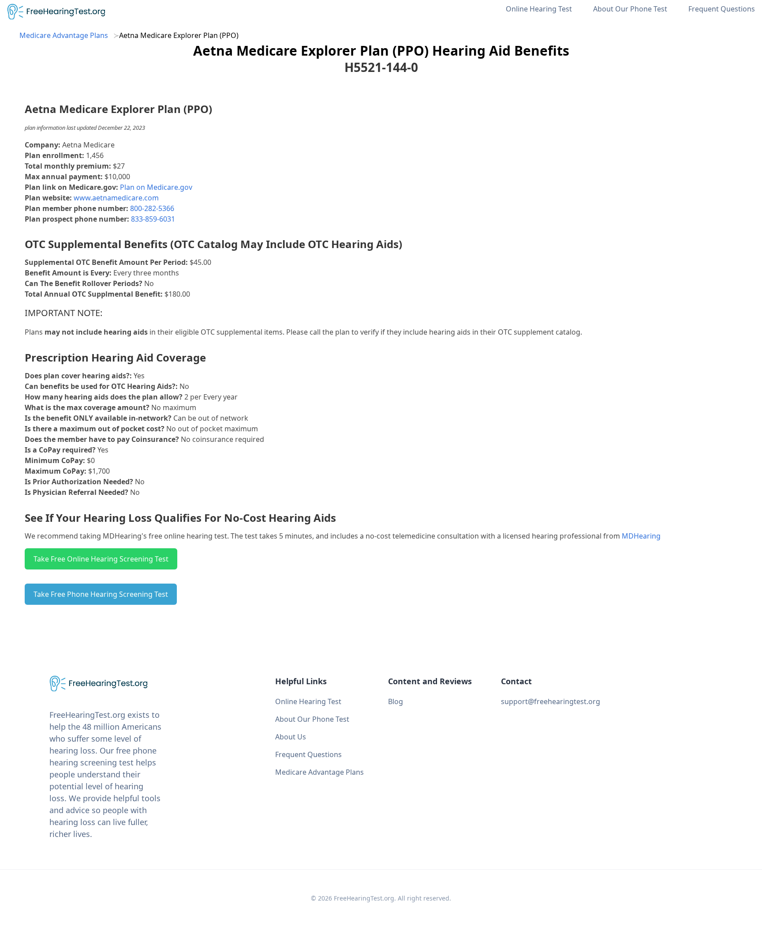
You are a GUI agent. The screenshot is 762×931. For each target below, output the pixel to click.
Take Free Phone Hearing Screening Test (101, 594)
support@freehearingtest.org (550, 701)
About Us (290, 737)
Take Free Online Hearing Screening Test (101, 559)
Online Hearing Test (539, 9)
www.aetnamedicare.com (116, 198)
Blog (395, 701)
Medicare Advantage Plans (63, 35)
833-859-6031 (153, 219)
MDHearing (641, 536)
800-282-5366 (152, 208)
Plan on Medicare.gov (156, 187)
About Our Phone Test (630, 9)
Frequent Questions (721, 9)
